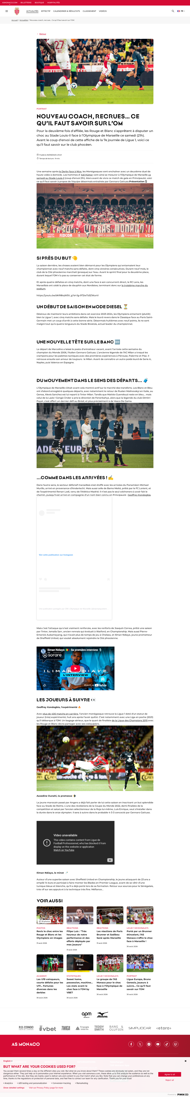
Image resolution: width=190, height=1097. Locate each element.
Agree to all (170, 1074)
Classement (89, 11)
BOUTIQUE (39, 3)
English (7, 1061)
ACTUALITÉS (32, 11)
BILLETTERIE (26, 3)
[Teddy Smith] (99, 1028)
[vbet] (47, 1028)
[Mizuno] (102, 1014)
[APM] (86, 1014)
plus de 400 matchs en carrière (60, 714)
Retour (42, 34)
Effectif (45, 11)
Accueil (15, 20)
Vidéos (103, 11)
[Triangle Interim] (82, 1028)
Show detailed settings (13, 1088)
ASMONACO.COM (9, 3)
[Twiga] (66, 1028)
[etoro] (163, 1028)
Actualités (24, 20)
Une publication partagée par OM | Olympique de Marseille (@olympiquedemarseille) (76, 609)
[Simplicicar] (140, 1028)
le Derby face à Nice (70, 171)
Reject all (170, 1080)
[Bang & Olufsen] (116, 1028)
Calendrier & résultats (66, 11)
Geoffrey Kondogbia (139, 495)
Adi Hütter (87, 175)
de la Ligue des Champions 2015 (130, 720)
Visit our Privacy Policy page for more (46, 1088)
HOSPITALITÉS (53, 3)
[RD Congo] (26, 1028)
